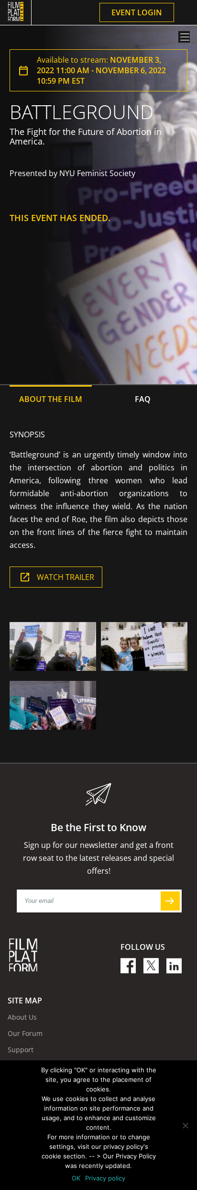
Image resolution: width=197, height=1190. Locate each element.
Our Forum (25, 1033)
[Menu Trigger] (184, 37)
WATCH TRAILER (65, 577)
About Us (22, 1017)
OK (76, 1178)
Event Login (136, 12)
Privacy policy (105, 1178)
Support (20, 1049)
